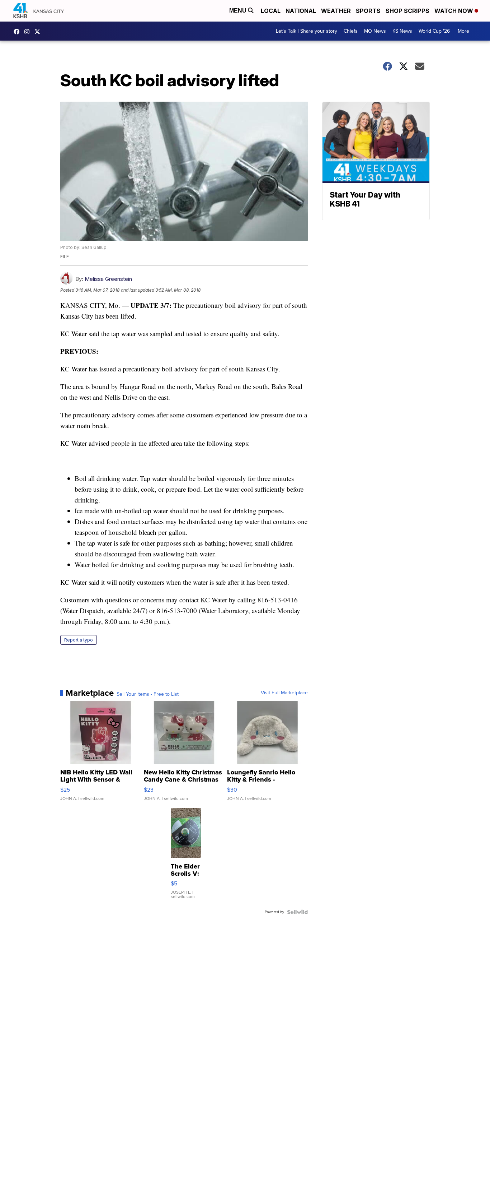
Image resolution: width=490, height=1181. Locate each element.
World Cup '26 (434, 31)
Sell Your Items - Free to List (148, 694)
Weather (336, 10)
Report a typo (78, 640)
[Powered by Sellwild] (297, 911)
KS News (402, 31)
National (301, 10)
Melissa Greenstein (108, 278)
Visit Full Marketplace (284, 692)
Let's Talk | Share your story (306, 31)
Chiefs (351, 31)
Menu (238, 11)
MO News (375, 31)
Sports (368, 10)
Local (271, 10)
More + (465, 31)
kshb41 (18, 31)
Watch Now (454, 10)
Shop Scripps (407, 10)
